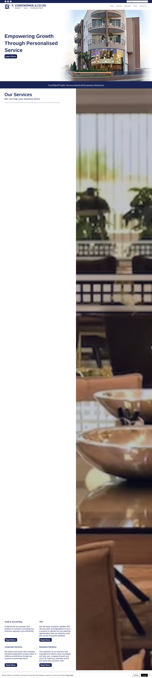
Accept (144, 675)
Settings (136, 675)
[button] (112, 6)
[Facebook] (8, 1)
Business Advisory (47, 647)
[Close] (150, 675)
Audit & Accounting (13, 622)
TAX (41, 622)
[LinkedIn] (5, 1)
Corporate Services (13, 647)
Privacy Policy (69, 675)
